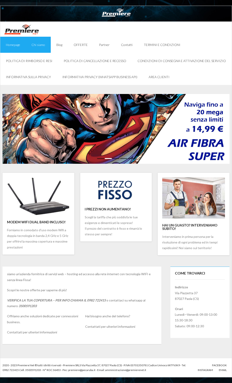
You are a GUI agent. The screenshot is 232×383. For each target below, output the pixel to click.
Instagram (205, 370)
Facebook (219, 365)
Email (223, 370)
